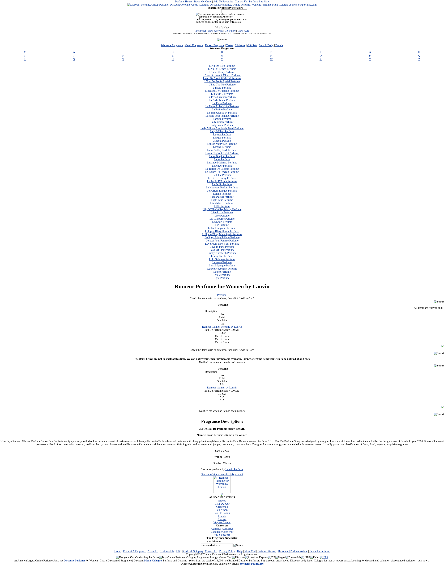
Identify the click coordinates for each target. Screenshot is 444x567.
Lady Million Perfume (222, 131)
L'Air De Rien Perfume (222, 65)
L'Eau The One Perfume (222, 84)
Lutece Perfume (222, 271)
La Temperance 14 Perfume (222, 112)
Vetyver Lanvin (222, 522)
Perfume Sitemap (267, 551)
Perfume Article (299, 551)
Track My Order (203, 1)
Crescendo (222, 506)
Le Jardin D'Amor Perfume (222, 181)
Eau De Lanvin (222, 513)
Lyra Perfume (222, 277)
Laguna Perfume (222, 134)
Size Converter (222, 534)
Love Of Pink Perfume (222, 249)
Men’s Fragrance (194, 45)
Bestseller (200, 30)
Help (239, 551)
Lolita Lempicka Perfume (222, 228)
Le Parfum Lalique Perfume (222, 190)
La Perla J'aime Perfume (222, 100)
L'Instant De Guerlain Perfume (222, 90)
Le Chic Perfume (222, 175)
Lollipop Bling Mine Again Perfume (222, 234)
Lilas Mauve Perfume (222, 203)
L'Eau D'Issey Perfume (222, 72)
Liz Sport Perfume (222, 221)
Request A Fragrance (134, 551)
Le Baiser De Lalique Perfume (222, 168)
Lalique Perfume (222, 137)
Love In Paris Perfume (222, 246)
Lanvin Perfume (234, 469)
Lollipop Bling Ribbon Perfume (222, 237)
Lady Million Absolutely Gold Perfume (222, 128)
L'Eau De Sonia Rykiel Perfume (222, 81)
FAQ (178, 551)
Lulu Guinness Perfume (222, 259)
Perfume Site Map (259, 1)
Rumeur (222, 519)
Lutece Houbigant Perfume (222, 268)
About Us (153, 551)
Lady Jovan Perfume (222, 125)
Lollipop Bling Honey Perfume (222, 231)
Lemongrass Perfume (222, 196)
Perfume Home (183, 1)
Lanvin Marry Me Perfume (222, 143)
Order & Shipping (193, 551)
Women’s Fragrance (172, 45)
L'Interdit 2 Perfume (222, 93)
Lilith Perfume (222, 206)
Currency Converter (222, 528)
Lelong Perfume (222, 193)
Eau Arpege (222, 509)
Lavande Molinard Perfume (222, 162)
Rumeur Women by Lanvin (222, 387)
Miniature (240, 45)
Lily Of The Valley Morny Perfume (222, 209)
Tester (229, 45)
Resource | (284, 551)
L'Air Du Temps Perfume (222, 68)
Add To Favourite (223, 1)
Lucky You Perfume (222, 256)
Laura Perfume (222, 159)
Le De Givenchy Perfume (222, 178)
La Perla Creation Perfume (222, 97)
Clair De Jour (222, 503)
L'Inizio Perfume (222, 87)
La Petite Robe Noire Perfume (222, 106)
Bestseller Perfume (319, 551)
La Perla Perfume (222, 103)
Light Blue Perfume (222, 199)
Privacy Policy (227, 551)
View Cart (243, 30)
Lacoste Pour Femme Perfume (222, 115)
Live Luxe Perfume (222, 212)
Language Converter (222, 531)
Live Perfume (222, 215)
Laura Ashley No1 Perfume (222, 150)
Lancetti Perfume (222, 140)
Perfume (221, 294)
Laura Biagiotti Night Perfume (222, 153)
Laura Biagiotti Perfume (222, 156)
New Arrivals (215, 30)
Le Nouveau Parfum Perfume (222, 187)
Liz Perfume (222, 224)
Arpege (222, 500)
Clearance (230, 30)
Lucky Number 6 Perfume (222, 253)
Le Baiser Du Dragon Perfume (222, 171)
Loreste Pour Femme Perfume (222, 240)
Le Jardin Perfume (222, 184)
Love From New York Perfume (222, 243)
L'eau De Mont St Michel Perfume (222, 78)
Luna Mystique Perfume (222, 265)
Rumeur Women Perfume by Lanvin (222, 326)
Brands (279, 45)
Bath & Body (266, 45)
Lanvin (222, 516)
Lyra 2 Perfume (222, 274)
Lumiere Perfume (222, 262)
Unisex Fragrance (214, 45)
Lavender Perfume (222, 165)
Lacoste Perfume (222, 118)
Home (117, 551)
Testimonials (167, 551)
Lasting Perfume (222, 146)
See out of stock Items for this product (222, 474)
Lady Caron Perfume (222, 121)
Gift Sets (252, 45)
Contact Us (241, 1)
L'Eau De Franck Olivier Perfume (222, 75)
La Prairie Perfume (222, 109)
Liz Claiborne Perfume (222, 218)
